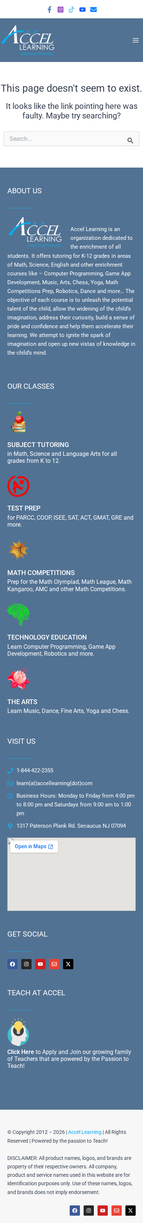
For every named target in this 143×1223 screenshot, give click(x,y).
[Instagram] (60, 9)
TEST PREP (23, 508)
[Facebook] (49, 9)
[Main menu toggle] (135, 40)
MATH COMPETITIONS (41, 572)
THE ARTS (22, 702)
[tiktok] (71, 9)
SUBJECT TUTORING (38, 444)
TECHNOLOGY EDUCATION (47, 637)
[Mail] (93, 9)
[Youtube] (82, 9)
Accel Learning (85, 1132)
